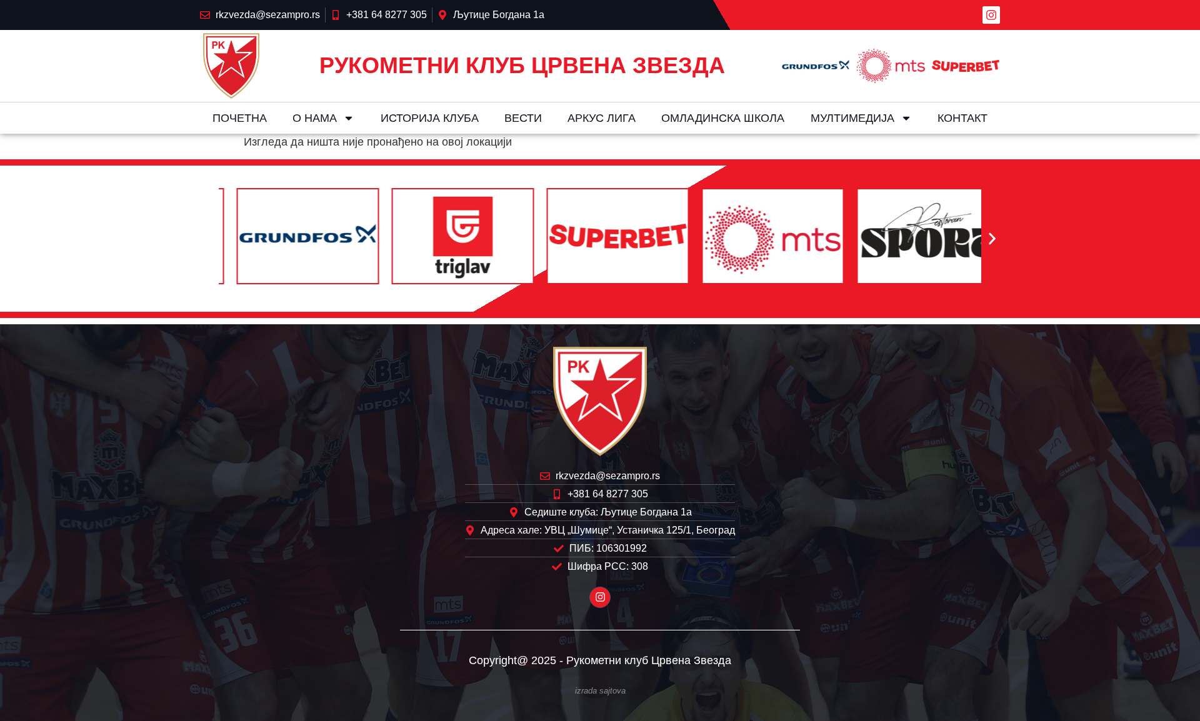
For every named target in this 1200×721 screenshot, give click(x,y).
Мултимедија (852, 118)
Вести (523, 118)
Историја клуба (430, 118)
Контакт (963, 118)
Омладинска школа (722, 118)
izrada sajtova (600, 691)
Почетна (239, 118)
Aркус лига (602, 118)
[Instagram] (991, 15)
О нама (314, 118)
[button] (208, 239)
